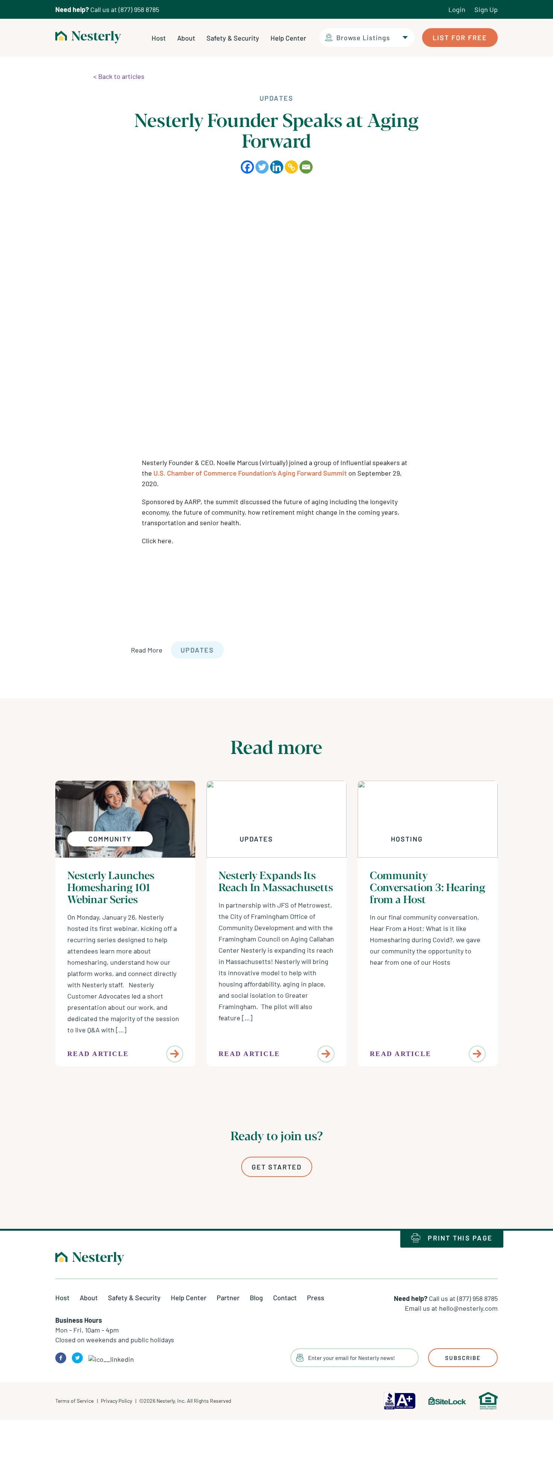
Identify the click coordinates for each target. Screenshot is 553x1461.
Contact (285, 1297)
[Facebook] (247, 167)
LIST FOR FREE (460, 37)
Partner (228, 1297)
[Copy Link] (291, 167)
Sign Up (486, 9)
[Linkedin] (276, 167)
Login (456, 9)
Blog (256, 1297)
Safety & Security (233, 38)
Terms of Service (74, 1401)
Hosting (407, 839)
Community (110, 839)
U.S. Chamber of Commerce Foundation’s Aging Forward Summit (250, 473)
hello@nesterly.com (468, 1308)
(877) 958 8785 (138, 9)
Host (159, 38)
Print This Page (460, 1238)
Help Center (288, 38)
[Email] (306, 167)
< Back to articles (118, 76)
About (186, 38)
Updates (197, 650)
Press (315, 1297)
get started (277, 1167)
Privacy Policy (116, 1401)
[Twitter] (262, 167)
